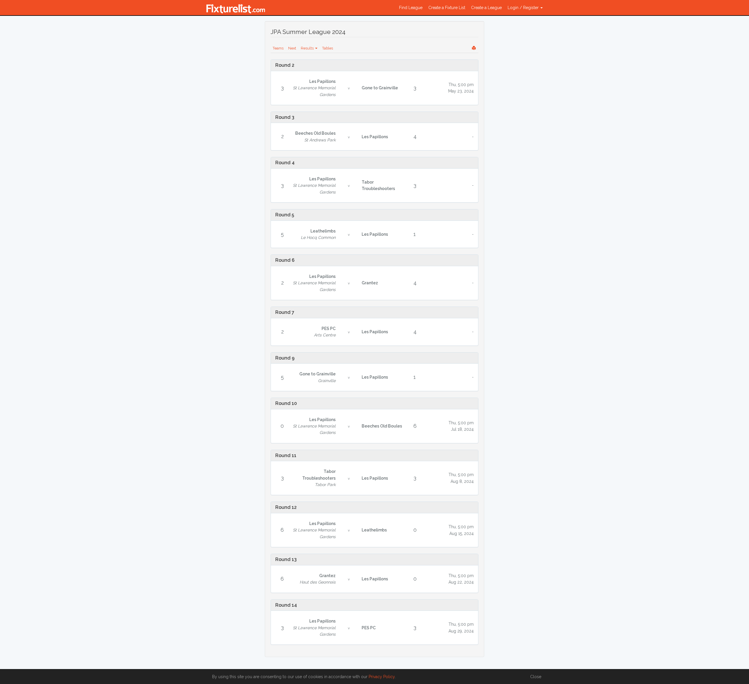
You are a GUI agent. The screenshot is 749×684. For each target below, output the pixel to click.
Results (308, 48)
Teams (278, 48)
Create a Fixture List (446, 7)
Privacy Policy (382, 676)
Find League (410, 7)
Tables (327, 48)
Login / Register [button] (524, 7)
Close (535, 676)
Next (292, 48)
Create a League (486, 7)
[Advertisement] (232, 112)
